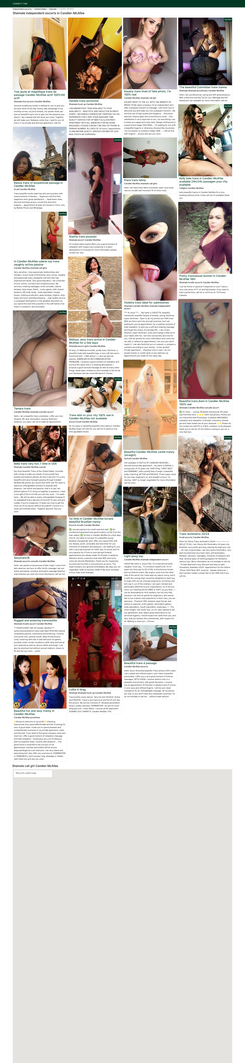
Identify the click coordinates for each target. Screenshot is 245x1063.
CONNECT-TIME (20, 3)
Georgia (52, 9)
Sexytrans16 (21, 557)
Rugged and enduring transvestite (35, 620)
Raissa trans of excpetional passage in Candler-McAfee (38, 184)
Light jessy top (133, 556)
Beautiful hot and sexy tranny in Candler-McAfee (34, 712)
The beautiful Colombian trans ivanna (203, 87)
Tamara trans (22, 408)
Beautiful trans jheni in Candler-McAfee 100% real (204, 402)
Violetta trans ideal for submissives (146, 302)
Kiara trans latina (135, 180)
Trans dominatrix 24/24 (194, 533)
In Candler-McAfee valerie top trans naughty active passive (36, 263)
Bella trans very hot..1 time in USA (35, 463)
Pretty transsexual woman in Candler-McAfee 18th (203, 277)
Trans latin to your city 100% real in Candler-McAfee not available (91, 417)
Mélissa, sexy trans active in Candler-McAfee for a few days (93, 341)
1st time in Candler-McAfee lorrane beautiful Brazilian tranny (91, 520)
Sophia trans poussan (83, 236)
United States (40, 9)
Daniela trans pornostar (84, 100)
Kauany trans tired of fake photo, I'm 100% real (147, 93)
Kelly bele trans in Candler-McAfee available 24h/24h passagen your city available (203, 181)
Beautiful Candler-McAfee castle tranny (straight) (149, 453)
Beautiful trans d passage (140, 663)
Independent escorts (22, 9)
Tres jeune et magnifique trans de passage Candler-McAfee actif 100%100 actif (39, 95)
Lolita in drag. (77, 689)
